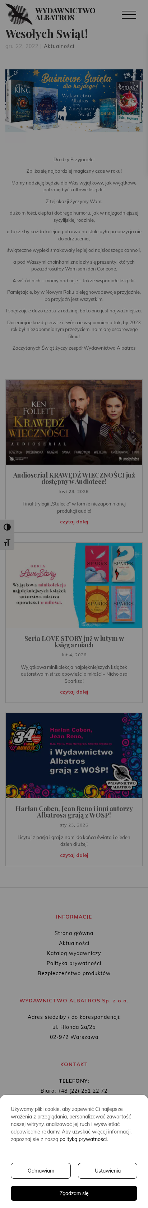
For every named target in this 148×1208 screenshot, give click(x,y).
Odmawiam (41, 1171)
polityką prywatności (83, 1139)
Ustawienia (108, 1171)
